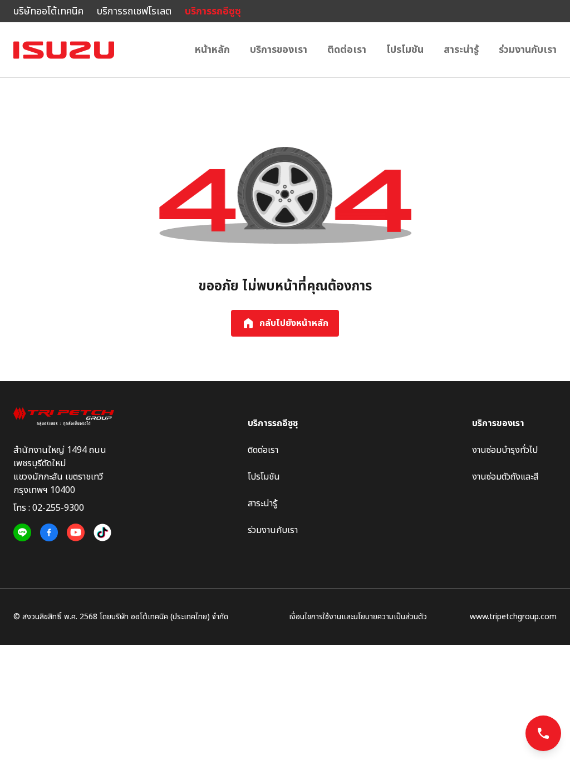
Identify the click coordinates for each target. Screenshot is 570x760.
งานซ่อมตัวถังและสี (505, 476)
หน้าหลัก (212, 49)
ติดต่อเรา (346, 49)
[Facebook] (49, 533)
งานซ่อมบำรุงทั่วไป (505, 450)
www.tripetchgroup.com (513, 617)
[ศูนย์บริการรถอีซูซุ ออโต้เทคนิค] (63, 50)
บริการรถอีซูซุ (213, 11)
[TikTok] (102, 533)
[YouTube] (76, 533)
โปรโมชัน (405, 49)
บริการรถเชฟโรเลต (134, 11)
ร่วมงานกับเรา (528, 49)
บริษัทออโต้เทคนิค (48, 11)
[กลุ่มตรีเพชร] (63, 416)
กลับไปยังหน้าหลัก (293, 323)
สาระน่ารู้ (461, 49)
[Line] (22, 533)
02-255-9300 (58, 508)
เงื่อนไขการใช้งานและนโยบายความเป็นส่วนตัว (358, 617)
